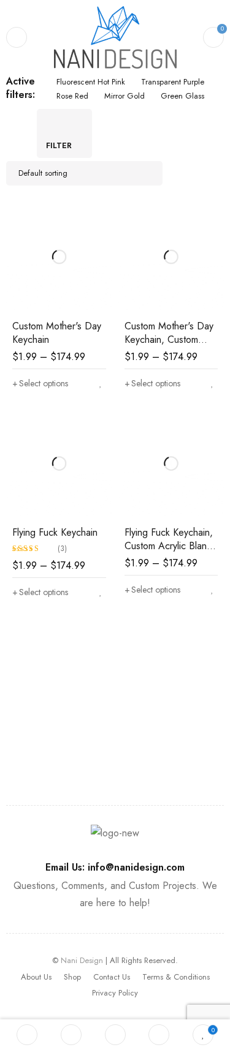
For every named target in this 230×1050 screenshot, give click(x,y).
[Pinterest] (67, 758)
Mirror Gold (124, 96)
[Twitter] (42, 758)
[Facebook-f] (16, 758)
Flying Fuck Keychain (55, 532)
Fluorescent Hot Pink (90, 82)
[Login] (158, 1034)
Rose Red (72, 96)
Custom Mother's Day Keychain (56, 333)
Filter (59, 145)
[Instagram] (93, 758)
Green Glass (182, 96)
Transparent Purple (172, 82)
